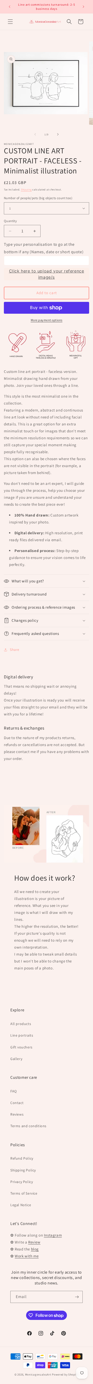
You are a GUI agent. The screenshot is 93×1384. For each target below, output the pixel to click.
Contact (17, 1102)
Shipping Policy (23, 1170)
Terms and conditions (28, 1126)
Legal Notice (20, 1205)
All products (20, 1023)
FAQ (13, 1091)
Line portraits (21, 1035)
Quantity (10, 221)
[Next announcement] (83, 6)
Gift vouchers (21, 1047)
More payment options (47, 320)
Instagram (53, 1235)
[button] (10, 21)
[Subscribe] (76, 1297)
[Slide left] (35, 134)
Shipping (26, 189)
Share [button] (14, 649)
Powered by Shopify (65, 1374)
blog (35, 1249)
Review (34, 1242)
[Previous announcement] (9, 6)
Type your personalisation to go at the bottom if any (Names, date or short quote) (43, 248)
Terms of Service (23, 1193)
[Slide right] (58, 134)
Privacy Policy (21, 1181)
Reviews (17, 1114)
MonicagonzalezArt (38, 1374)
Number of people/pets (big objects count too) (38, 198)
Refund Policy (21, 1158)
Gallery (16, 1058)
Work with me (26, 1256)
